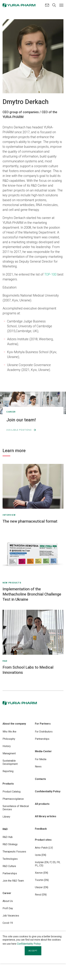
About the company (14, 723)
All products (42, 803)
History (7, 746)
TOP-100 (50, 274)
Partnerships (10, 873)
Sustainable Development (10, 762)
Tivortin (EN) (42, 880)
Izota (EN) (40, 855)
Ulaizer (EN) (41, 887)
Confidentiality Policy (29, 943)
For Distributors (44, 731)
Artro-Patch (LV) (44, 847)
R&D (5, 829)
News (38, 766)
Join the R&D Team (13, 880)
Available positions (19, 430)
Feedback (41, 828)
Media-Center (43, 751)
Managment (9, 753)
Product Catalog (12, 791)
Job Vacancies (11, 915)
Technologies (10, 858)
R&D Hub (8, 837)
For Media (40, 759)
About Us (8, 901)
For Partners (43, 723)
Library (6, 816)
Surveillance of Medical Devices (16, 808)
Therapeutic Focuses (14, 851)
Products (8, 783)
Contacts (40, 779)
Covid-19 (8, 922)
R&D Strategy (10, 844)
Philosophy (9, 738)
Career (7, 893)
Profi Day (8, 908)
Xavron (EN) (41, 872)
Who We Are (9, 731)
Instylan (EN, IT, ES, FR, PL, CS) (47, 864)
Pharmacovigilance (13, 798)
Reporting (8, 771)
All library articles (45, 816)
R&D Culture (9, 866)
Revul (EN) (41, 894)
